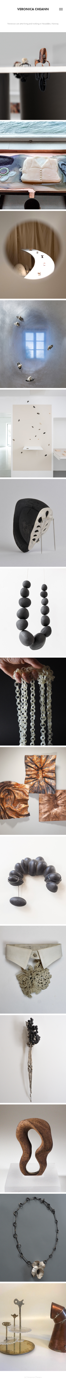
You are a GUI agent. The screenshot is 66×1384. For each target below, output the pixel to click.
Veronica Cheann (33, 9)
